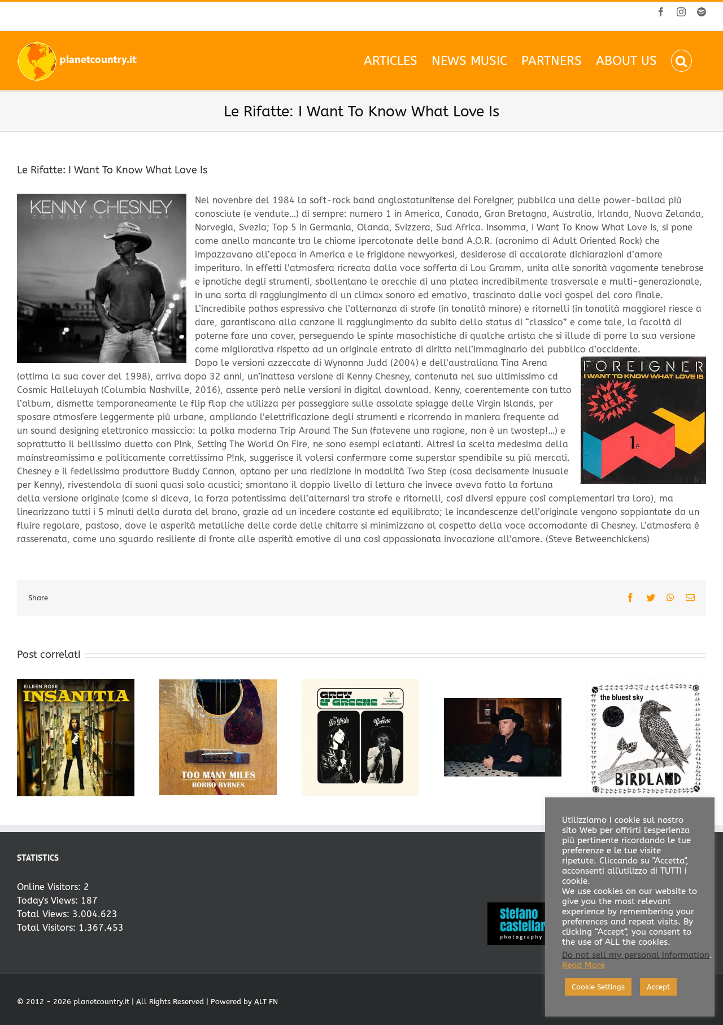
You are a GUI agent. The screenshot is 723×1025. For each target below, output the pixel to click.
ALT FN (266, 1001)
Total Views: (44, 914)
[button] (681, 60)
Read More (583, 965)
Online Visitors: (50, 887)
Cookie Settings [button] (598, 987)
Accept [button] (658, 987)
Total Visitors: (48, 927)
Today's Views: (49, 900)
